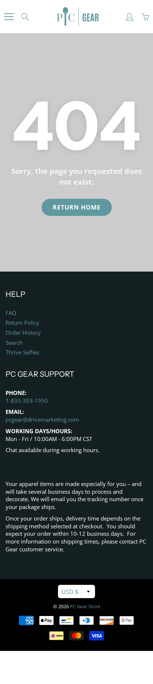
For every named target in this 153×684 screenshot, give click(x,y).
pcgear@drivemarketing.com (42, 419)
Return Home (77, 207)
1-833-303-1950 (27, 400)
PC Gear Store (85, 606)
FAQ (11, 313)
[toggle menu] (8, 16)
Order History (23, 332)
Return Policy (22, 322)
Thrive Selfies (22, 352)
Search (14, 342)
